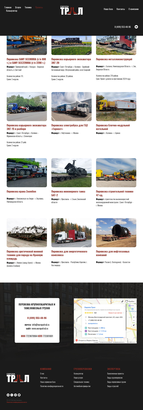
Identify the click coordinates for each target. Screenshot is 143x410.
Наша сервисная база (47, 381)
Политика (10, 402)
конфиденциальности (20, 402)
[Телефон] (11, 395)
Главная (7, 7)
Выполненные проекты (115, 373)
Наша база (108, 9)
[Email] (8, 395)
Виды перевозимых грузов (116, 381)
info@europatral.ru (40, 324)
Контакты (121, 9)
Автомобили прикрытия (82, 386)
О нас (42, 373)
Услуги (18, 7)
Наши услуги (78, 377)
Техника (28, 7)
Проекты (39, 7)
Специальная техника (81, 381)
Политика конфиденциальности (51, 386)
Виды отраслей (112, 386)
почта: (28, 324)
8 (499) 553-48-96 (123, 26)
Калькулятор (11, 10)
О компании (134, 9)
